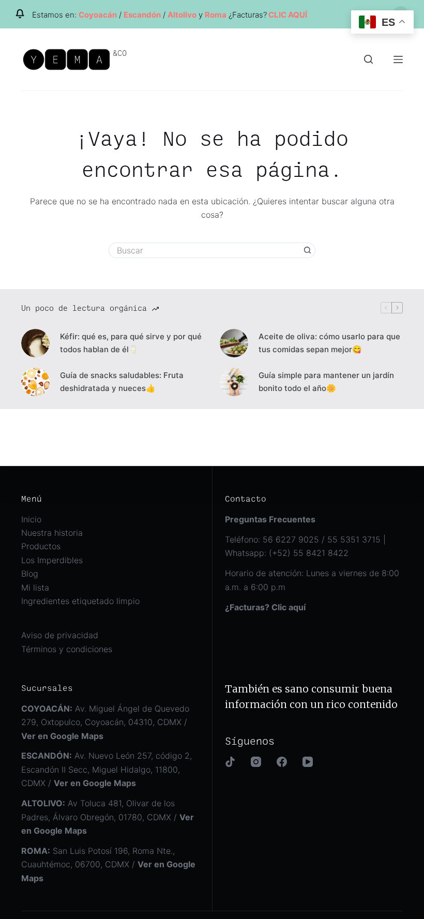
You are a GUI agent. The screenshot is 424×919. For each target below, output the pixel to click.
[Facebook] (282, 762)
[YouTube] (307, 762)
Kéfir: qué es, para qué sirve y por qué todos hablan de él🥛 (131, 343)
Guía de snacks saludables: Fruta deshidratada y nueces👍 (122, 381)
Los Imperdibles (52, 560)
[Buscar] (368, 59)
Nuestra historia (52, 533)
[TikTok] (230, 762)
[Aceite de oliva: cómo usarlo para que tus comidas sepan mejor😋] (234, 343)
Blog (29, 573)
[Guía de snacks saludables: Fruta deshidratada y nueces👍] (35, 382)
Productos (40, 546)
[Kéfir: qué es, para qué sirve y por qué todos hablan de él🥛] (35, 343)
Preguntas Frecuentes (270, 519)
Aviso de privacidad (59, 635)
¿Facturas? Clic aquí (265, 607)
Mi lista (35, 587)
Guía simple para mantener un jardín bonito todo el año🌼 (326, 381)
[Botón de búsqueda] (307, 250)
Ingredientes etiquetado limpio (80, 601)
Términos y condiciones (66, 649)
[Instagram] (256, 762)
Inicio (31, 519)
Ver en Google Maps (95, 783)
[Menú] (398, 59)
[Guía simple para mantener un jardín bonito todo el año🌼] (234, 382)
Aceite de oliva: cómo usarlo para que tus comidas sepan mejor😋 (329, 343)
